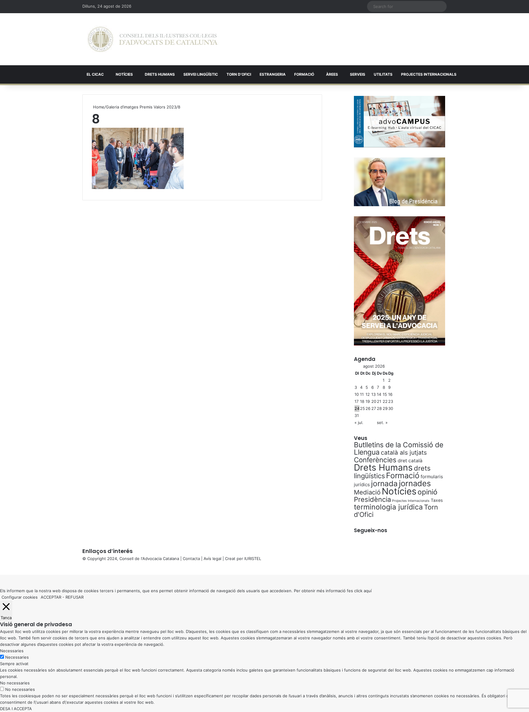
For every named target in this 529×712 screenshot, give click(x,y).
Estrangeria (273, 74)
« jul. (359, 422)
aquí (368, 590)
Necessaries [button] (12, 650)
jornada (384, 483)
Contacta (191, 558)
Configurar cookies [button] (20, 597)
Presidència (372, 499)
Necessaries (17, 657)
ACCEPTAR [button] (51, 597)
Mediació (367, 492)
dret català (410, 461)
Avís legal (212, 558)
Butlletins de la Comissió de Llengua (398, 448)
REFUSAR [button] (75, 597)
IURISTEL (252, 558)
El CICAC (95, 74)
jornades (415, 483)
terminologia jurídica (388, 507)
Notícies (124, 74)
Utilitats (383, 74)
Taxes (437, 500)
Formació (304, 74)
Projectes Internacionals (411, 501)
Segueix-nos (370, 530)
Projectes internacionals (428, 74)
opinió (427, 492)
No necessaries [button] (15, 682)
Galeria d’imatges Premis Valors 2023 (141, 106)
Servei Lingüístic (200, 74)
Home (98, 106)
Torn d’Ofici (239, 74)
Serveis (357, 74)
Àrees (332, 74)
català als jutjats (404, 452)
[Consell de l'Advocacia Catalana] (152, 39)
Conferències (375, 460)
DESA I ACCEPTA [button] (16, 708)
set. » (382, 422)
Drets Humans (160, 74)
